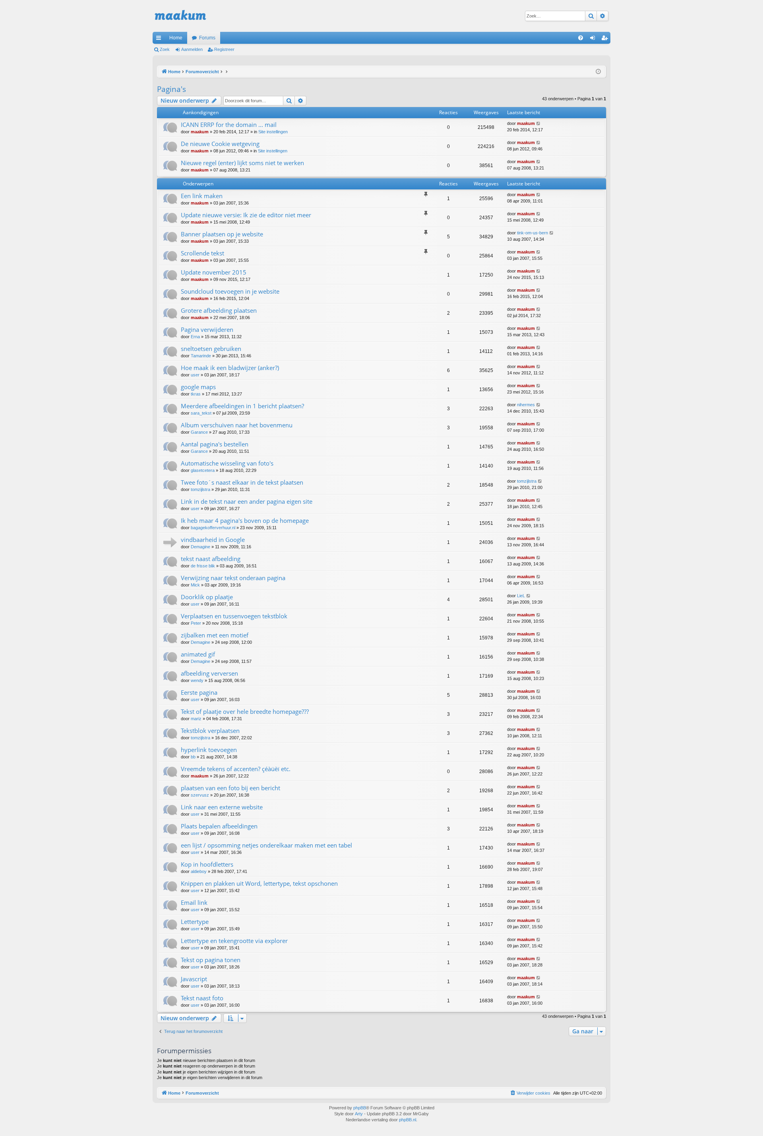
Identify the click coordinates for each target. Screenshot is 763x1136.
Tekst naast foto (202, 998)
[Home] (180, 16)
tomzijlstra (200, 489)
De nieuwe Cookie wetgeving (220, 144)
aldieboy (199, 871)
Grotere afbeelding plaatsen (219, 310)
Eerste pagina (199, 692)
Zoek (165, 49)
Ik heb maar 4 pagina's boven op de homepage (245, 520)
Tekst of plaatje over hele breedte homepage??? (245, 711)
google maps (198, 387)
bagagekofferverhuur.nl (213, 527)
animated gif (198, 654)
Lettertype (195, 922)
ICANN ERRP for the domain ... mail (229, 125)
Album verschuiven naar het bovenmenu (236, 425)
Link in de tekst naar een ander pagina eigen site (246, 501)
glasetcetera (203, 470)
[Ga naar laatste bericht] (538, 124)
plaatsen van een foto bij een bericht (230, 788)
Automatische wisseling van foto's (227, 463)
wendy (197, 680)
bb (193, 756)
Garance (199, 432)
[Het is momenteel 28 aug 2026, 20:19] (598, 71)
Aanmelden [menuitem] (594, 39)
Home (175, 38)
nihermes (526, 404)
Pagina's (171, 89)
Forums (207, 38)
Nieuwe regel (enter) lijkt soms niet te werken (242, 163)
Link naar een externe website (222, 807)
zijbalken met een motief (214, 635)
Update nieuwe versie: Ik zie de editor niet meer (246, 215)
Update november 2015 (213, 272)
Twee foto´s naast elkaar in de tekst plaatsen (242, 482)
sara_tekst (201, 413)
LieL (521, 595)
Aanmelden (192, 49)
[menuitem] (581, 38)
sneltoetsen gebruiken (211, 349)
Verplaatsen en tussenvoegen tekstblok (234, 616)
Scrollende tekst (202, 253)
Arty (359, 1113)
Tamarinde (201, 355)
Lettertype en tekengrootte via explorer (234, 941)
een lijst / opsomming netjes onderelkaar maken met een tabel (266, 845)
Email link (194, 902)
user (195, 374)
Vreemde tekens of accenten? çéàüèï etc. (235, 769)
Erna (195, 336)
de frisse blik (203, 565)
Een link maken (202, 196)
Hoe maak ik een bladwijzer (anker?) (230, 368)
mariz (196, 718)
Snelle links (160, 39)
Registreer (224, 49)
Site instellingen (273, 131)
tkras (196, 394)
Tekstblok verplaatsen (210, 731)
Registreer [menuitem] (606, 39)
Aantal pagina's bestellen (214, 444)
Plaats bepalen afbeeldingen (219, 826)
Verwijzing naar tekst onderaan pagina (233, 578)
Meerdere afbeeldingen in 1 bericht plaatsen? (242, 406)
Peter (196, 623)
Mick (195, 585)
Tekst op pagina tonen (210, 960)
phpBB (359, 1107)
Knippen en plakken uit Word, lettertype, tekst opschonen (259, 883)
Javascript (194, 979)
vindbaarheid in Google (213, 540)
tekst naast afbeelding (210, 559)
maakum (200, 131)
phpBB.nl (407, 1119)
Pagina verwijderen (207, 329)
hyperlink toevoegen (209, 750)
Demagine (200, 546)
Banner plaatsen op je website (222, 234)
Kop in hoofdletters (207, 864)
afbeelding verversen (209, 673)
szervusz (200, 795)
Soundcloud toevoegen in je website (230, 291)
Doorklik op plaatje (207, 597)
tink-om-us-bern (532, 232)
